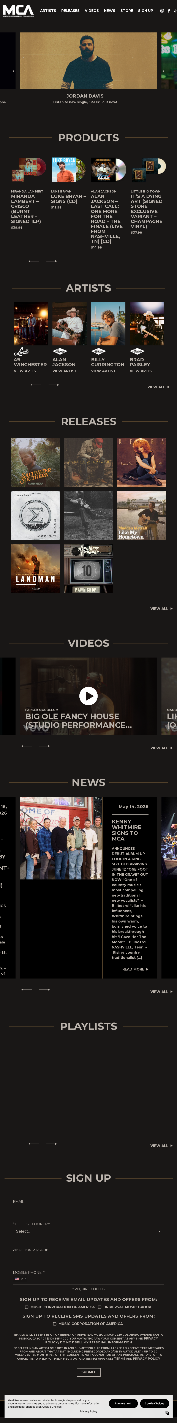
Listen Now (35, 460)
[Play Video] (88, 696)
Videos (92, 11)
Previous (16, 71)
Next (161, 71)
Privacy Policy (146, 1358)
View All (156, 387)
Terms (119, 1358)
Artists (48, 11)
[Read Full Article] (61, 838)
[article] (88, 696)
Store (126, 11)
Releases (70, 11)
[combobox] (20, 1279)
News (109, 11)
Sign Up (145, 11)
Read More (133, 969)
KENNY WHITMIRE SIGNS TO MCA (126, 830)
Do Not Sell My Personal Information (96, 1342)
